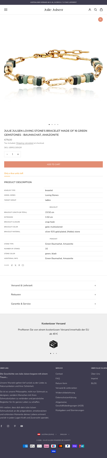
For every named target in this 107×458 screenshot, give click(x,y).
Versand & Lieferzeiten (66, 388)
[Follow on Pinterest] (15, 426)
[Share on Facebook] (12, 265)
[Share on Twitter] (15, 265)
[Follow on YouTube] (21, 426)
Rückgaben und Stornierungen (70, 410)
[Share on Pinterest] (19, 265)
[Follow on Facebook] (1, 426)
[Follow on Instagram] (8, 426)
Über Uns (95, 373)
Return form (61, 383)
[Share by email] (23, 265)
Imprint (94, 378)
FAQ (58, 378)
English (63, 434)
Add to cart (53, 164)
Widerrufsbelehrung (65, 392)
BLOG (94, 383)
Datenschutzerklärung (66, 397)
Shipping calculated (24, 143)
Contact (59, 373)
